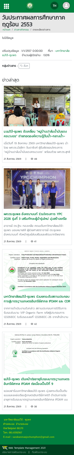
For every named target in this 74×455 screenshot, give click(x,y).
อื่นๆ (25, 66)
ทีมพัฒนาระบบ (39, 452)
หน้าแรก (6, 29)
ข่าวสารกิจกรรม (21, 29)
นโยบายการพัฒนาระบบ (14, 452)
